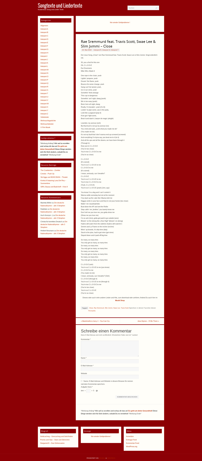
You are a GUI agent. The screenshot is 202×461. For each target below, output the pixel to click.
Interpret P (44, 80)
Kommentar (86, 339)
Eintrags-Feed (131, 440)
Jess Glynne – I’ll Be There (148, 321)
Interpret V (44, 100)
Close (91, 308)
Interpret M (44, 70)
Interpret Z (44, 114)
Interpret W (45, 104)
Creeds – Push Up (47, 174)
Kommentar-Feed (132, 443)
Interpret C (44, 36)
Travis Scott (125, 308)
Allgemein (44, 26)
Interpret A (44, 29)
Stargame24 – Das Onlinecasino (52, 443)
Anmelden (130, 436)
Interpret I (44, 56)
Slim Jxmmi (108, 308)
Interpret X (44, 107)
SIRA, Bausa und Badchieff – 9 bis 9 (54, 187)
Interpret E (44, 42)
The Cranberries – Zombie (50, 170)
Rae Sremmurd (99, 308)
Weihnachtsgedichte (48, 121)
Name (83, 358)
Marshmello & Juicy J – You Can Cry (95, 321)
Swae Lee (116, 308)
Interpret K (44, 63)
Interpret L (44, 66)
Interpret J (44, 59)
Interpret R (97, 50)
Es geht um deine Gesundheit (140, 411)
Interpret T (115, 50)
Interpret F (44, 46)
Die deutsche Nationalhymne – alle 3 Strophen (54, 224)
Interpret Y (44, 110)
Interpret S (106, 50)
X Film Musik (45, 127)
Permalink (92, 311)
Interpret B (44, 32)
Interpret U (44, 97)
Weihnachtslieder (47, 124)
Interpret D (44, 39)
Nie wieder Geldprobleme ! (120, 22)
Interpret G (44, 49)
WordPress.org (131, 446)
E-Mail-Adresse (87, 366)
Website (84, 373)
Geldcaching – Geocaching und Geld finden (56, 436)
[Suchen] (156, 8)
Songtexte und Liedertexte (60, 6)
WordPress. (111, 458)
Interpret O (44, 76)
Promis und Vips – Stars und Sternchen (55, 440)
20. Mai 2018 (86, 50)
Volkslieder (45, 117)
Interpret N (44, 73)
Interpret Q (44, 83)
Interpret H (44, 53)
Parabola (102, 458)
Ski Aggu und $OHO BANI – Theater (54, 177)
